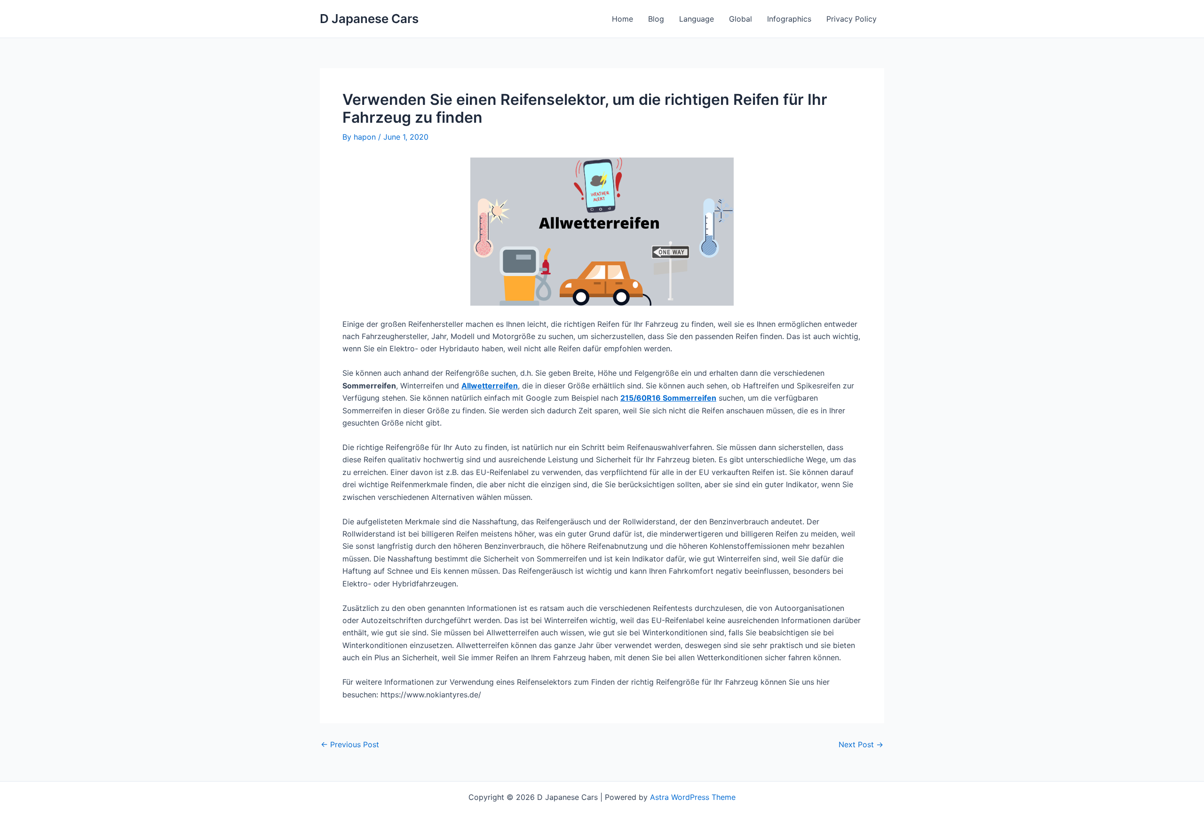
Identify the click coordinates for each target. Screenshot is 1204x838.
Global (740, 19)
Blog (656, 19)
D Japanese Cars (369, 18)
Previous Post (350, 744)
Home (622, 19)
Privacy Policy (851, 19)
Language (696, 19)
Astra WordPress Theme (693, 797)
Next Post (861, 744)
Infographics (789, 19)
